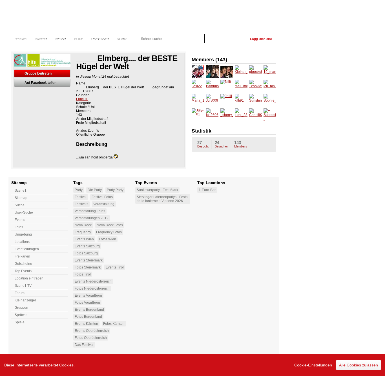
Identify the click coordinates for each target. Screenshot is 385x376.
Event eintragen (27, 249)
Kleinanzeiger (25, 300)
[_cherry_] (226, 114)
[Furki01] (198, 71)
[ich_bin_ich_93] (270, 86)
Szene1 (20, 191)
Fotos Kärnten (114, 324)
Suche (20, 205)
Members (240, 144)
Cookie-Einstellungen (313, 365)
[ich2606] (212, 114)
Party (79, 190)
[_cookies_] (255, 86)
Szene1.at (41, 15)
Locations (100, 39)
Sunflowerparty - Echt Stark (157, 190)
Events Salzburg (87, 246)
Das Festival (84, 345)
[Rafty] (212, 71)
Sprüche (21, 315)
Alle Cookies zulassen (358, 365)
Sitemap (21, 198)
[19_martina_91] (270, 71)
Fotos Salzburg (86, 253)
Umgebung (23, 234)
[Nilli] (226, 86)
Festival (81, 197)
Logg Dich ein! (261, 39)
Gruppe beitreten (38, 73)
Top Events (23, 271)
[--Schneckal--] (270, 114)
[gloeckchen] (255, 71)
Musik (122, 39)
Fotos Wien (107, 239)
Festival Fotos (102, 197)
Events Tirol (115, 267)
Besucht (203, 144)
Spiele (20, 322)
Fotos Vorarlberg (87, 303)
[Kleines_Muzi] (241, 71)
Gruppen (21, 308)
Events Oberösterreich (92, 331)
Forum (20, 293)
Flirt (78, 39)
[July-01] (198, 114)
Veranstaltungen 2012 (92, 218)
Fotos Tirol (83, 274)
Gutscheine (23, 264)
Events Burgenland (89, 310)
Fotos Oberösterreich (91, 338)
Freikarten (22, 256)
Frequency (83, 232)
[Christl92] (255, 114)
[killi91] (241, 100)
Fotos (60, 39)
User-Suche (24, 212)
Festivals (81, 204)
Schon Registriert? (227, 39)
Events (41, 39)
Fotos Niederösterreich (92, 288)
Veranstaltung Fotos (90, 211)
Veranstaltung (103, 204)
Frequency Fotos (109, 232)
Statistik (201, 131)
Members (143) (209, 59)
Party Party (115, 190)
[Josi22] (198, 86)
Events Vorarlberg (88, 295)
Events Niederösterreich (93, 281)
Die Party (95, 190)
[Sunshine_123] (255, 100)
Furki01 (82, 99)
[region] (192, 365)
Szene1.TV (23, 286)
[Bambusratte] (212, 86)
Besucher (221, 144)
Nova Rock (83, 225)
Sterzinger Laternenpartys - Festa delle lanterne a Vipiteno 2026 (162, 199)
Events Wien (84, 239)
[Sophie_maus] (270, 100)
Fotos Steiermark (88, 267)
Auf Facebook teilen (40, 83)
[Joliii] (226, 100)
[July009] (212, 100)
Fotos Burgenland (88, 317)
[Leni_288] (241, 114)
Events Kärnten (86, 324)
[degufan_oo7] (226, 71)
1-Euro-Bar (207, 190)
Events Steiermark (89, 260)
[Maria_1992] (198, 100)
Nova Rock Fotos (110, 225)
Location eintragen (29, 278)
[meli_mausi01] (241, 86)
